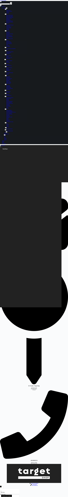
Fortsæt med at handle (6, 495)
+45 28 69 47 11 (34, 460)
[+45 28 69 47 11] (34, 458)
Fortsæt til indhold (3, 0)
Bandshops (5, 148)
